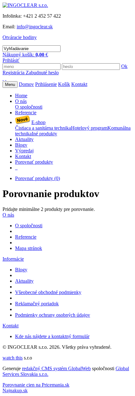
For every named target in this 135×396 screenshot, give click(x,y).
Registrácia (14, 72)
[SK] (3, 78)
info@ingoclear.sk (35, 26)
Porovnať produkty (37, 178)
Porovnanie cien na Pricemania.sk (36, 385)
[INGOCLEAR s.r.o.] (25, 5)
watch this (13, 357)
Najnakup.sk (15, 390)
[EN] (5, 78)
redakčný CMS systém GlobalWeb (56, 368)
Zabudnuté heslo (42, 72)
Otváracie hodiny (20, 37)
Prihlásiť (11, 60)
